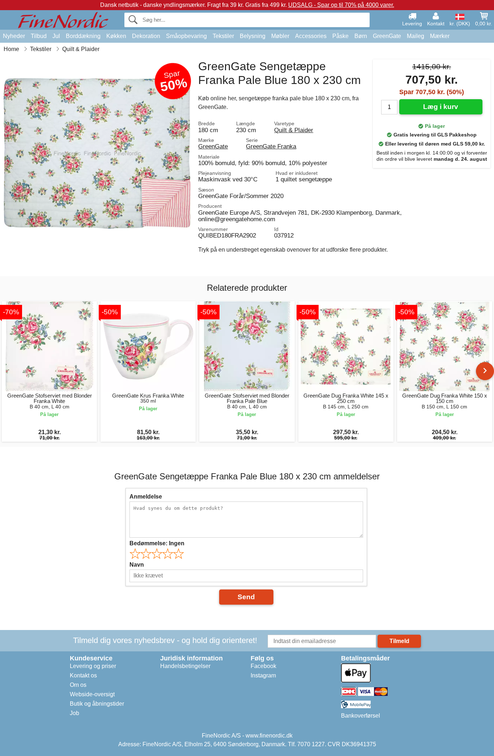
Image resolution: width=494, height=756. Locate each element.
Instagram (263, 675)
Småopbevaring (186, 36)
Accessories (311, 36)
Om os (78, 685)
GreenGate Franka (271, 146)
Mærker (440, 36)
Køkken (116, 36)
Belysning (252, 36)
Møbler (280, 36)
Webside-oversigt (92, 694)
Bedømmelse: (156, 543)
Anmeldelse (145, 497)
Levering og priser (93, 666)
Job (74, 713)
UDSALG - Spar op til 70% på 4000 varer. (341, 5)
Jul (56, 36)
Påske (340, 36)
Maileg (415, 36)
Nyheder (14, 36)
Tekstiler (223, 36)
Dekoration (146, 36)
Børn (360, 36)
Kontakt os (83, 675)
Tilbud (39, 36)
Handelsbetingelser (185, 666)
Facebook (263, 666)
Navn (136, 565)
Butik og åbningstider (97, 704)
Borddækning (83, 36)
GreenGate (387, 36)
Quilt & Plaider (293, 130)
